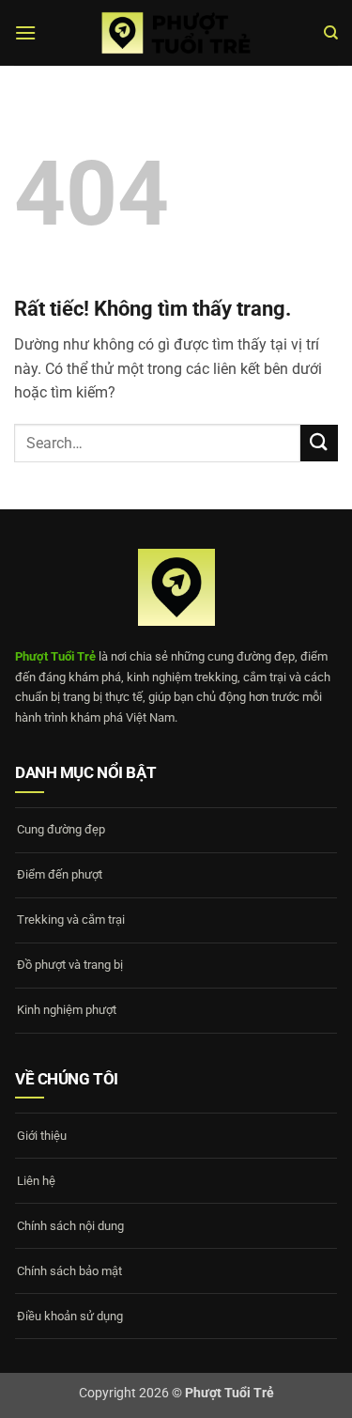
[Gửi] (319, 443)
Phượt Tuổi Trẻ (55, 656)
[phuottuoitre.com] (176, 33)
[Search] (331, 33)
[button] (25, 32)
